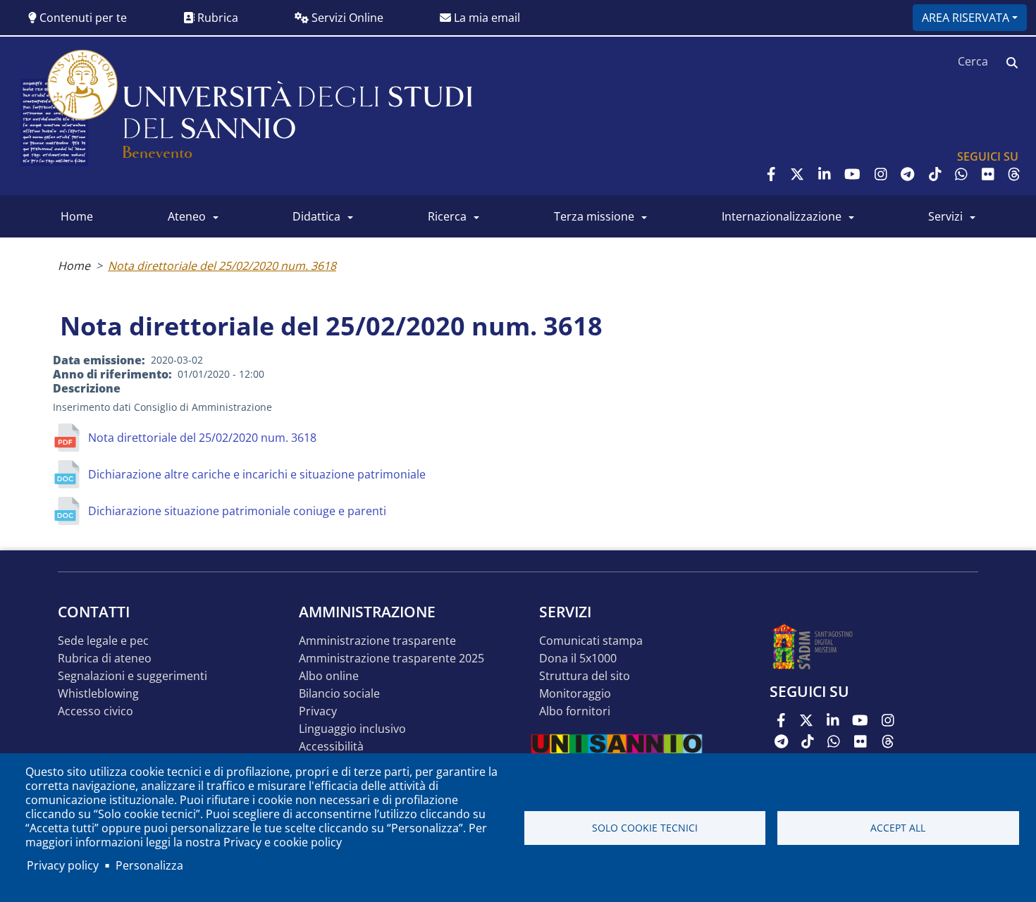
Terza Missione (594, 216)
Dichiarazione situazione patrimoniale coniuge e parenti (237, 511)
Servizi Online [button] (346, 17)
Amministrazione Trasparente (377, 641)
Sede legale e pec (103, 641)
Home (74, 265)
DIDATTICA (316, 216)
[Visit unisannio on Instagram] (881, 174)
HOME (77, 216)
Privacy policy (63, 865)
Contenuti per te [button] (82, 17)
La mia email (485, 17)
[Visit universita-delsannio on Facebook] (771, 174)
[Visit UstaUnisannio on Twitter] (797, 174)
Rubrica (216, 17)
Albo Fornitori (574, 711)
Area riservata (965, 17)
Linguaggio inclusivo (352, 729)
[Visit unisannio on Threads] (1014, 174)
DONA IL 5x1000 (578, 658)
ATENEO (187, 216)
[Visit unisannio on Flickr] (988, 174)
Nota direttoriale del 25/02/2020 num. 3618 (222, 265)
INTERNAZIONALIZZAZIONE (781, 216)
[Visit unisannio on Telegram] (907, 174)
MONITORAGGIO (575, 693)
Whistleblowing (98, 693)
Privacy (318, 711)
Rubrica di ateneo (105, 658)
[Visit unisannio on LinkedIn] (824, 174)
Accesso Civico (95, 711)
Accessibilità (331, 746)
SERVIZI (945, 216)
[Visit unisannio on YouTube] (852, 174)
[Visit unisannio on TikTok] (935, 174)
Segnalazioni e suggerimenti (132, 676)
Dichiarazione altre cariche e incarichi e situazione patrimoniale (257, 474)
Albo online (329, 676)
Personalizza (149, 865)
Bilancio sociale (339, 693)
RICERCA (447, 216)
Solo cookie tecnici (645, 827)
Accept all (897, 827)
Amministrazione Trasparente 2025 (391, 658)
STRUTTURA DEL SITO (584, 676)
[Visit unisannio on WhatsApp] (961, 174)
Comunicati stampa (591, 641)
